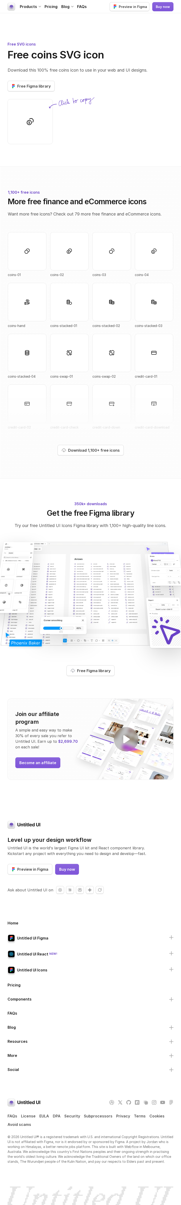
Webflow (131, 1147)
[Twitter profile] (120, 1102)
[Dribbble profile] (111, 1102)
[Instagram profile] (154, 1102)
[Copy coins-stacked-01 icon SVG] (69, 302)
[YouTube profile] (162, 1102)
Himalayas (33, 1147)
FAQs (82, 6)
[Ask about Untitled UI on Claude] (70, 890)
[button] (30, 6)
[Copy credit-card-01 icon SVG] (154, 353)
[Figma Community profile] (171, 1102)
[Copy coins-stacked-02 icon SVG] (112, 302)
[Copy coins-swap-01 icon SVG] (69, 353)
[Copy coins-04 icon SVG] (30, 121)
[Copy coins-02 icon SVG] (69, 251)
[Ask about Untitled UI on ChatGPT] (60, 890)
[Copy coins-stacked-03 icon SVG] (154, 302)
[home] (11, 6)
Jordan (152, 1142)
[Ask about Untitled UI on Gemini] (90, 890)
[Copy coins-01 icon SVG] (27, 251)
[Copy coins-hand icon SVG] (27, 302)
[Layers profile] (145, 1102)
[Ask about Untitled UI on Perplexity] (80, 890)
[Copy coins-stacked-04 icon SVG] (27, 353)
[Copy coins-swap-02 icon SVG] (112, 353)
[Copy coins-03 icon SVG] (112, 251)
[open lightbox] (126, 739)
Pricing (51, 6)
